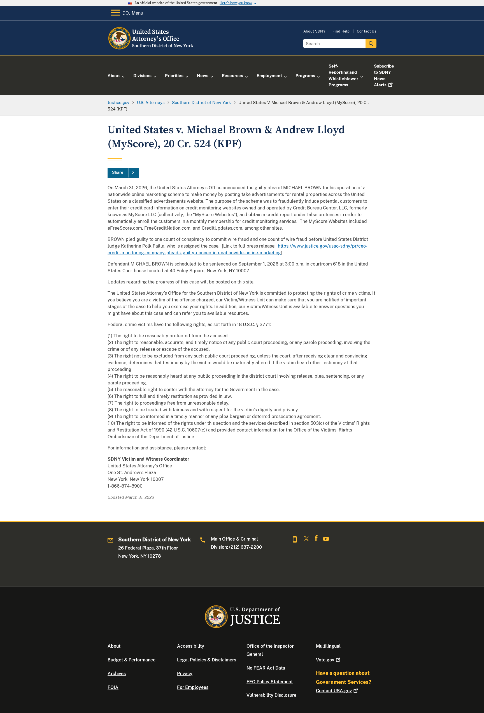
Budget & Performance (131, 660)
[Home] (153, 49)
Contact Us (366, 31)
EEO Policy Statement (269, 681)
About (114, 646)
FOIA (113, 687)
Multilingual (328, 646)
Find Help (341, 31)
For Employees (192, 687)
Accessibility (190, 646)
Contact (334, 690)
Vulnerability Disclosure (271, 695)
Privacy (184, 673)
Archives (117, 673)
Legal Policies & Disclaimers (206, 660)
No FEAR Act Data (265, 668)
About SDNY (314, 31)
